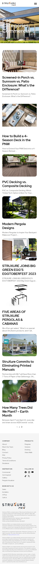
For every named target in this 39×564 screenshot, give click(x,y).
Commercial (6, 472)
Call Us (4, 498)
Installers (5, 492)
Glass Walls (28, 452)
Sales (4, 489)
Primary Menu (35, 4)
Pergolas (28, 444)
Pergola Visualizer (8, 480)
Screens (27, 447)
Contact (5, 452)
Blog (3, 450)
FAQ (3, 455)
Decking (27, 450)
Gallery (4, 478)
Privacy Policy (6, 458)
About (4, 444)
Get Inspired (6, 475)
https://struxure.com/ (13, 534)
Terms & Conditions (9, 461)
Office (4, 495)
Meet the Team (7, 447)
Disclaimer (5, 463)
